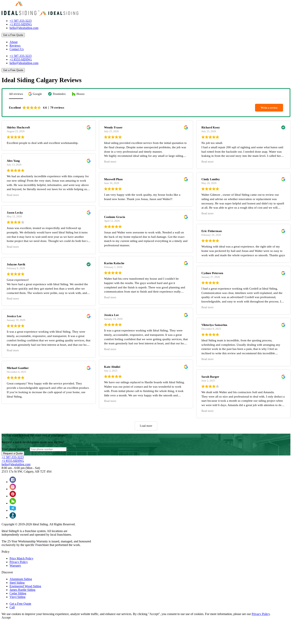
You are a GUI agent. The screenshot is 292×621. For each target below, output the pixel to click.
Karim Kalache (114, 263)
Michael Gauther (18, 368)
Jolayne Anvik (16, 264)
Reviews (15, 45)
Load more (146, 425)
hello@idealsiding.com (24, 28)
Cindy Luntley (210, 179)
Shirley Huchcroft (18, 127)
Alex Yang (13, 160)
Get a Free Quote (13, 35)
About (13, 42)
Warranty (15, 565)
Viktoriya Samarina (214, 324)
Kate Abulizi (112, 366)
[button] (35, 94)
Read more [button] (13, 195)
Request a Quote (13, 453)
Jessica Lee (14, 316)
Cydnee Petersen (212, 273)
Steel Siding (17, 582)
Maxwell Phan (113, 179)
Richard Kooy (210, 127)
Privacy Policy (19, 562)
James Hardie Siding (22, 589)
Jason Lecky (15, 212)
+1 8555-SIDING (21, 24)
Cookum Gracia (114, 217)
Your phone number (15, 449)
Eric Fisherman (211, 231)
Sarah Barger (210, 376)
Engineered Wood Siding (25, 586)
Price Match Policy (21, 558)
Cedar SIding (18, 593)
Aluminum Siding (21, 579)
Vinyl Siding (17, 597)
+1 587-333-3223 (21, 20)
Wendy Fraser (113, 127)
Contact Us (17, 49)
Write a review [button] (269, 107)
